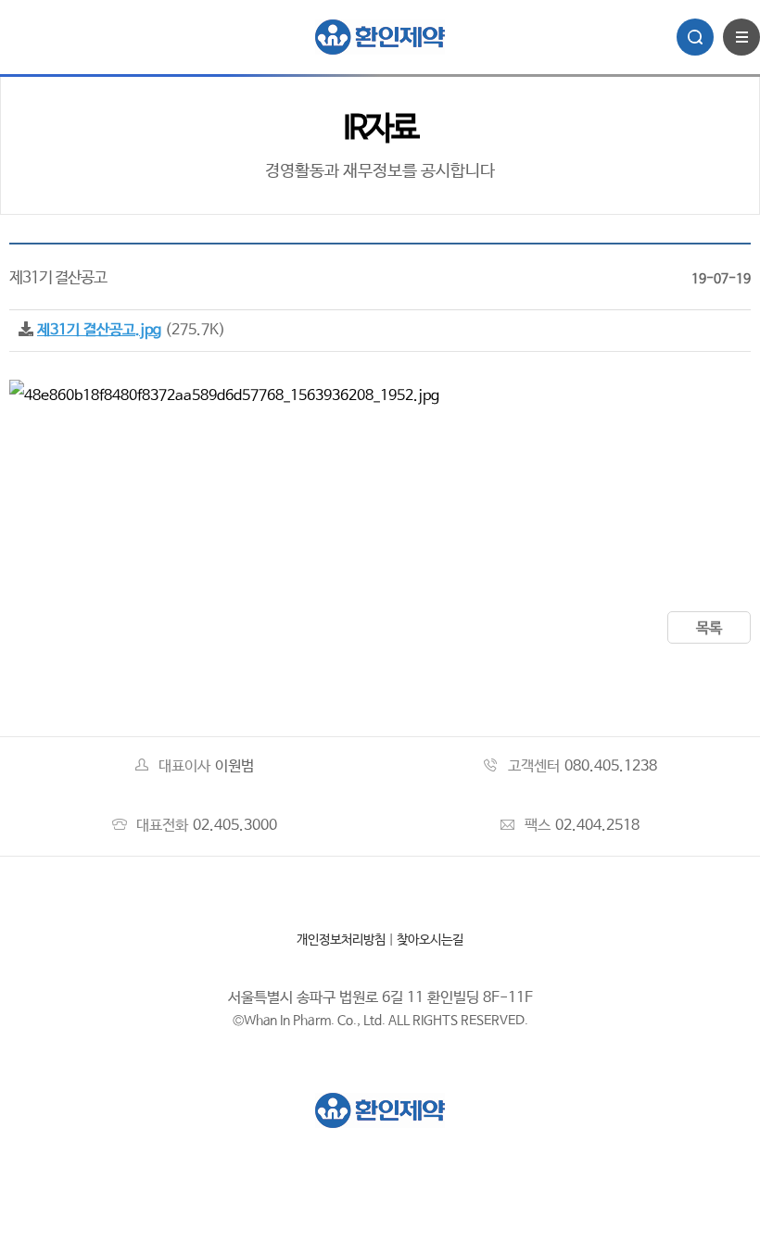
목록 (709, 628)
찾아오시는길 (430, 940)
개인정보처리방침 (341, 940)
